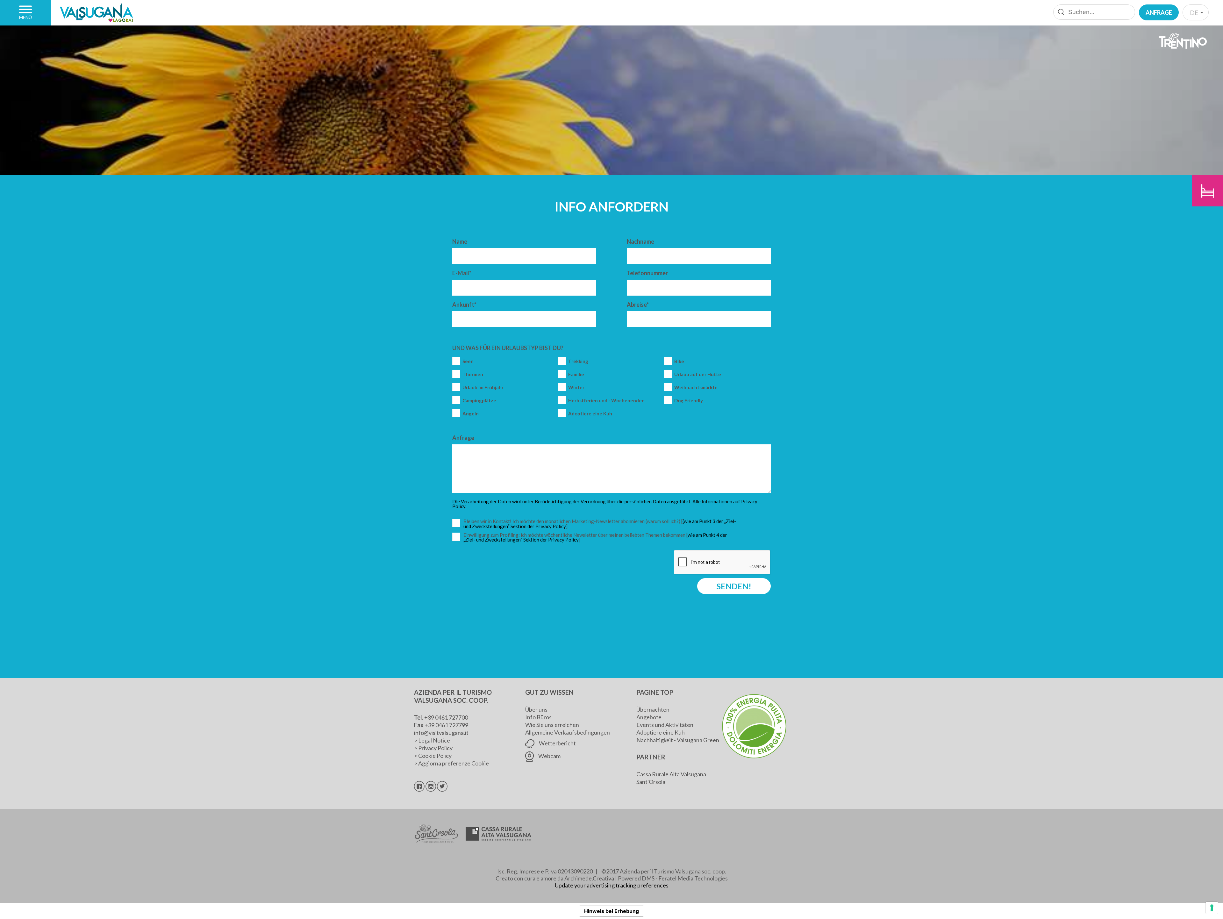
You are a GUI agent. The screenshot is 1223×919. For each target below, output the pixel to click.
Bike (679, 361)
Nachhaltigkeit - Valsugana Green (677, 739)
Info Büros (538, 717)
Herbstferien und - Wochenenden (606, 400)
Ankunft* (464, 304)
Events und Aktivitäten (664, 724)
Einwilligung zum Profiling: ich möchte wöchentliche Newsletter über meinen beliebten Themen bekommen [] (595, 537)
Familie (576, 374)
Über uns (536, 709)
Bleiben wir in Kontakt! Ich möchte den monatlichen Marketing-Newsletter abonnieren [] (601, 524)
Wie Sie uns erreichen (552, 724)
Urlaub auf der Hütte (697, 374)
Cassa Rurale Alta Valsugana (671, 774)
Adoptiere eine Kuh (590, 413)
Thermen (472, 374)
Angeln (470, 413)
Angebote (649, 717)
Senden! (734, 586)
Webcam (549, 755)
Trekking (578, 361)
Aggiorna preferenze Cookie (453, 763)
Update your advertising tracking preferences (612, 885)
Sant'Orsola (650, 781)
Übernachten (652, 709)
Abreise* (638, 304)
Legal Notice (434, 740)
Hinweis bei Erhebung (611, 911)
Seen (468, 361)
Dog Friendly (688, 400)
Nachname (640, 241)
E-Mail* (461, 273)
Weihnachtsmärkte (696, 387)
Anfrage (1159, 12)
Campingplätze (479, 400)
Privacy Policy (435, 747)
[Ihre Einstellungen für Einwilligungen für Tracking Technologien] (1212, 908)
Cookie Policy (435, 755)
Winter (576, 387)
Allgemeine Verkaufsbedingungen (567, 732)
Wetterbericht (557, 743)
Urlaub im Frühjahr (483, 387)
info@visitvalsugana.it (441, 732)
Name (459, 241)
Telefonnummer (647, 273)
